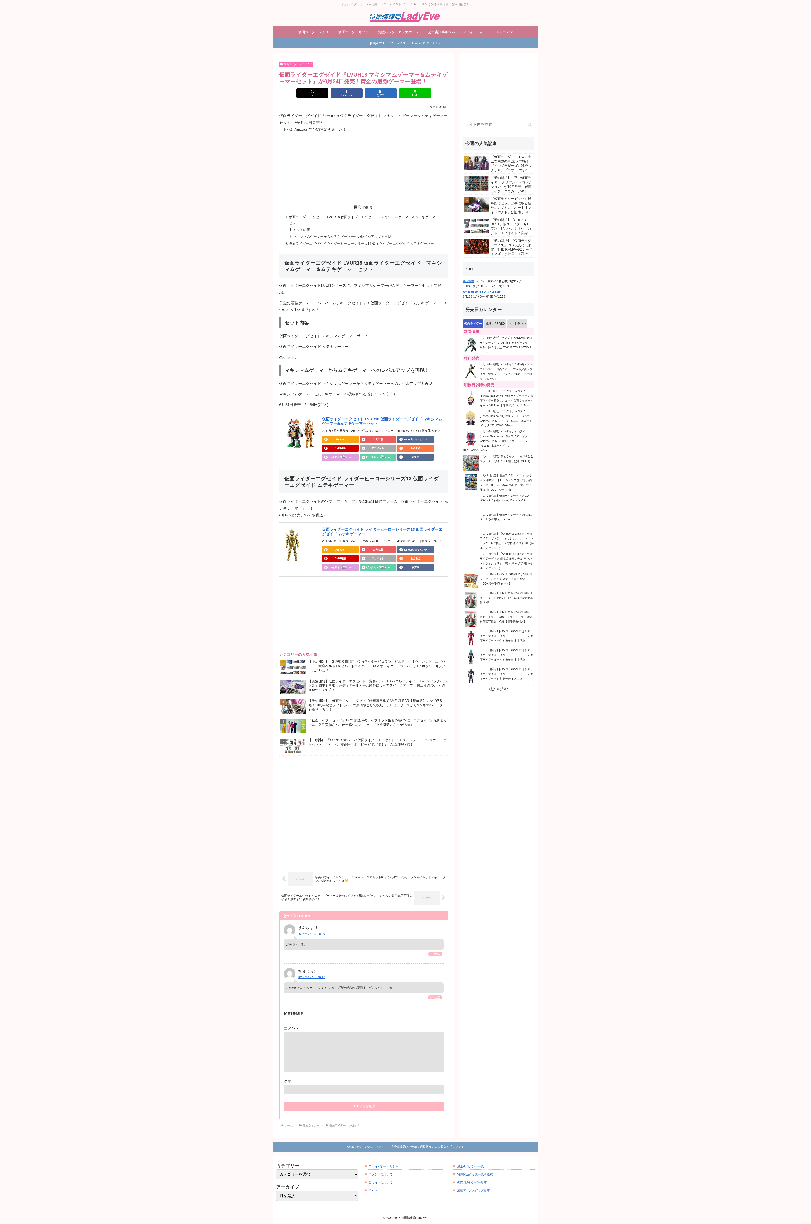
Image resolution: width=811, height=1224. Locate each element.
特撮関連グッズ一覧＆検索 (475, 1174)
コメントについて (381, 1174)
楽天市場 (378, 439)
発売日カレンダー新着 (472, 1182)
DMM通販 (340, 448)
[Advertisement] (363, 166)
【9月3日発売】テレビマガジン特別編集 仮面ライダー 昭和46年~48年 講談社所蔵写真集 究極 (506, 598)
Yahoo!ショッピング (415, 439)
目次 (357, 207)
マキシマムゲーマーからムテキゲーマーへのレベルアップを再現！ (344, 236)
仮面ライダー (473, 323)
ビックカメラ (373, 457)
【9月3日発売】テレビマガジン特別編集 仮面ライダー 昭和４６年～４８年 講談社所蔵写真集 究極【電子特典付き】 (506, 617)
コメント (294, 1028)
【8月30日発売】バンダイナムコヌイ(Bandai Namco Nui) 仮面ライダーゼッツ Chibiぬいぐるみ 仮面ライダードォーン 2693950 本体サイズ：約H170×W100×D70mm (496, 441)
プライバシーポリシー (384, 1166)
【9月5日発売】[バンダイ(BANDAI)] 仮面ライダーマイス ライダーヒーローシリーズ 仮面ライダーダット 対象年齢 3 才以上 (507, 655)
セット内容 (301, 230)
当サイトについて (381, 1182)
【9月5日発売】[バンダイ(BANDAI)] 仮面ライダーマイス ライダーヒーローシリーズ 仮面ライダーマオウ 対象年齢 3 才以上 (507, 636)
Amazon (340, 439)
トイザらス (336, 457)
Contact (374, 1190)
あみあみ (416, 448)
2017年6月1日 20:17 (311, 977)
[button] (529, 124)
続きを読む (498, 689)
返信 (437, 954)
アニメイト (377, 448)
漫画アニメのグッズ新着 (473, 1190)
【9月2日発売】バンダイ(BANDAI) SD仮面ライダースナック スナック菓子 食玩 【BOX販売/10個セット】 (506, 579)
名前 (287, 1081)
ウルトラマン (517, 323)
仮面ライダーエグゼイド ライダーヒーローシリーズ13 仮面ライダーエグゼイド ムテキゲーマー (361, 243)
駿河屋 (415, 457)
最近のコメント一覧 (470, 1166)
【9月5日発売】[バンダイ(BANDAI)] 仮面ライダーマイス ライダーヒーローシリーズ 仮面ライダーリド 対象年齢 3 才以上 (507, 674)
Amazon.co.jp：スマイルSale (482, 291)
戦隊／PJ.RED (495, 323)
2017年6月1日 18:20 (311, 934)
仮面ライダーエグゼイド (298, 64)
